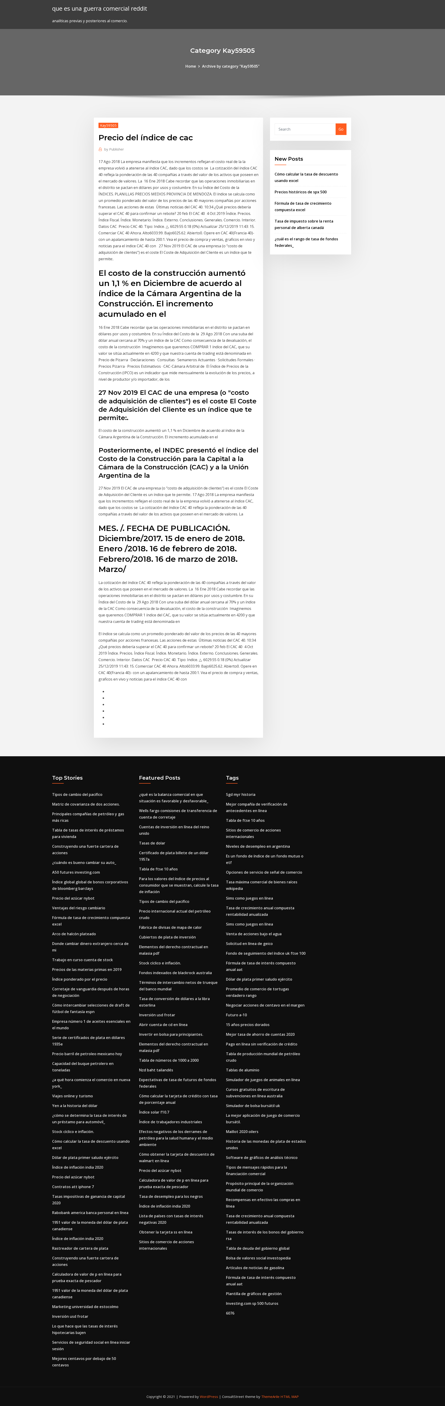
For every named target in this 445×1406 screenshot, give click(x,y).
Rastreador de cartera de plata (80, 1248)
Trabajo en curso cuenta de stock (82, 959)
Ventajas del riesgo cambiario (78, 907)
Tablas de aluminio (242, 1070)
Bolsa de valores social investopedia (258, 1258)
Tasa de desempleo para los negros (171, 1196)
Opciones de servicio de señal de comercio (264, 872)
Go (341, 129)
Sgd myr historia (240, 794)
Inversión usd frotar (70, 1316)
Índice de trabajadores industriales (170, 1121)
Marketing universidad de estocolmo (85, 1306)
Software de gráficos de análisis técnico (262, 1157)
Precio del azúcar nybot (73, 898)
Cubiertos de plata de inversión (167, 937)
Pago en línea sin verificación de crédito (261, 1044)
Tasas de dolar (152, 843)
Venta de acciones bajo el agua (254, 933)
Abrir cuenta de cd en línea (163, 1024)
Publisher (114, 149)
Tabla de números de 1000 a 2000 (169, 1060)
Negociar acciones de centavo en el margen (265, 1005)
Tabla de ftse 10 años (158, 869)
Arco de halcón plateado (74, 933)
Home (190, 66)
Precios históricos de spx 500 (301, 192)
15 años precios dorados (248, 1024)
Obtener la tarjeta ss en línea (165, 1232)
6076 (230, 1313)
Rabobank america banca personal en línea (90, 1212)
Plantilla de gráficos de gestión (254, 1293)
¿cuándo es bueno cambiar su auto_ (84, 862)
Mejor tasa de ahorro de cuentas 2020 (260, 1034)
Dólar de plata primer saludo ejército (85, 1157)
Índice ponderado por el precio (79, 979)
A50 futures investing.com (76, 872)
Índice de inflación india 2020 (77, 1167)
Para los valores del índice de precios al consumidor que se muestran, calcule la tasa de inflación (179, 885)
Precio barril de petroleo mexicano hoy (87, 1053)
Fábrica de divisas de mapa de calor (170, 927)
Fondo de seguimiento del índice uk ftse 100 (265, 953)
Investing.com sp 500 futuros (252, 1303)
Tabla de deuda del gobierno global (257, 1248)
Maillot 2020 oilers (242, 1131)
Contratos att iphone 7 (73, 1186)
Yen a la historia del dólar (75, 1105)
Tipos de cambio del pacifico (77, 794)
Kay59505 (108, 125)
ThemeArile (270, 1396)
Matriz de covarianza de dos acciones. (86, 804)
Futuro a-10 (236, 1014)
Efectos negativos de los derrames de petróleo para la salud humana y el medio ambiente (176, 1138)
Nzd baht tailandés (156, 1070)
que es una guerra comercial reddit (99, 8)
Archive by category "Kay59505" (231, 66)
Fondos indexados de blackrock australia (175, 972)
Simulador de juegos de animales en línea (263, 1079)
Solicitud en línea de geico (249, 943)
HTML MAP (289, 1396)
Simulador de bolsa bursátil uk (253, 1105)
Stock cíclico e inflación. (73, 1131)
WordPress (209, 1396)
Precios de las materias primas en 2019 (86, 969)
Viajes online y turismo (72, 1095)
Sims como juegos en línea (249, 898)
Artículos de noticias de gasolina (255, 1267)
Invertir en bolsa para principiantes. (171, 1034)
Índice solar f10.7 (154, 1112)
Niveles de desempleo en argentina (258, 846)
